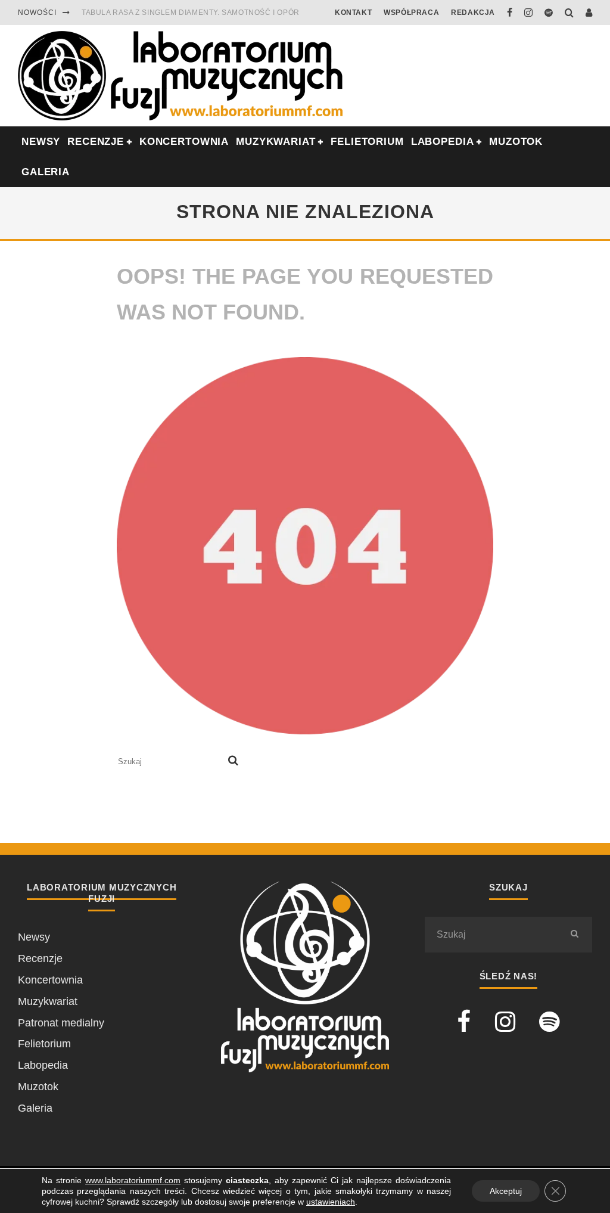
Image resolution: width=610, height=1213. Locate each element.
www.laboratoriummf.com (132, 1180)
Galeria (45, 172)
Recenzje (40, 958)
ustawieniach (330, 1201)
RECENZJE (95, 141)
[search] (233, 761)
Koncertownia (184, 141)
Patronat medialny (61, 1023)
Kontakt (353, 12)
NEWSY (40, 141)
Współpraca (411, 12)
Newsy (34, 937)
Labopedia (442, 141)
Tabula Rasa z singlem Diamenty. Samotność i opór (191, 12)
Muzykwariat (275, 141)
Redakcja (473, 12)
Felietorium (367, 141)
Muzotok (516, 141)
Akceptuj (506, 1191)
